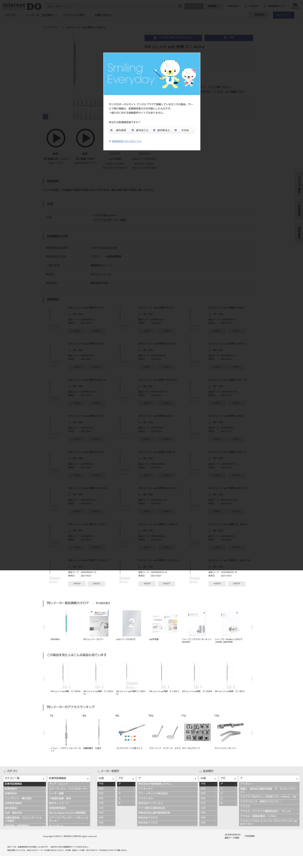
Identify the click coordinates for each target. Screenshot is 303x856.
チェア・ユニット (59, 784)
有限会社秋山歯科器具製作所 (154, 813)
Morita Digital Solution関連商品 (67, 813)
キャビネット (56, 826)
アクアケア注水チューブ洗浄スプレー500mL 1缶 (268, 797)
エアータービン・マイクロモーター (68, 789)
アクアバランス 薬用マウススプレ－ (261, 802)
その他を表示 (103, 603)
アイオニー (246, 784)
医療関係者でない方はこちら (127, 142)
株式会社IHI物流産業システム (154, 784)
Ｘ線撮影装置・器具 (60, 798)
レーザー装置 (56, 794)
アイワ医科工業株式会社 (151, 808)
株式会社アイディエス (150, 803)
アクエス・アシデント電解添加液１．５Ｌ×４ (265, 811)
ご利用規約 (249, 836)
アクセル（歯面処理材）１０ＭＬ (258, 816)
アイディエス (145, 798)
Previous (44, 627)
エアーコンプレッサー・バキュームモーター (68, 819)
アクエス (245, 806)
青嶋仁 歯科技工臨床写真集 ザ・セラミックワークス (268, 790)
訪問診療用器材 (57, 808)
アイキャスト (145, 789)
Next (252, 627)
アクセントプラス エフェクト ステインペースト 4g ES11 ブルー (269, 823)
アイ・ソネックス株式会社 (153, 794)
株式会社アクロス (148, 818)
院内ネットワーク (59, 803)
